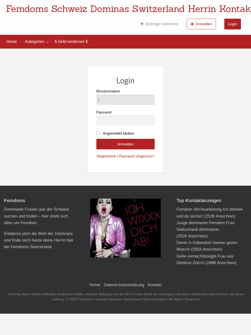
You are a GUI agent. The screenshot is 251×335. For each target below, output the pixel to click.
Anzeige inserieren (162, 24)
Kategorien (34, 41)
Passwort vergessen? (136, 156)
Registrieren (106, 156)
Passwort (104, 112)
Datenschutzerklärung (124, 285)
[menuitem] (159, 24)
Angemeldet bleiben (118, 133)
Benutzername (108, 91)
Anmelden (204, 24)
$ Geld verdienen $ (71, 41)
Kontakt (155, 285)
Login (232, 24)
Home (11, 41)
